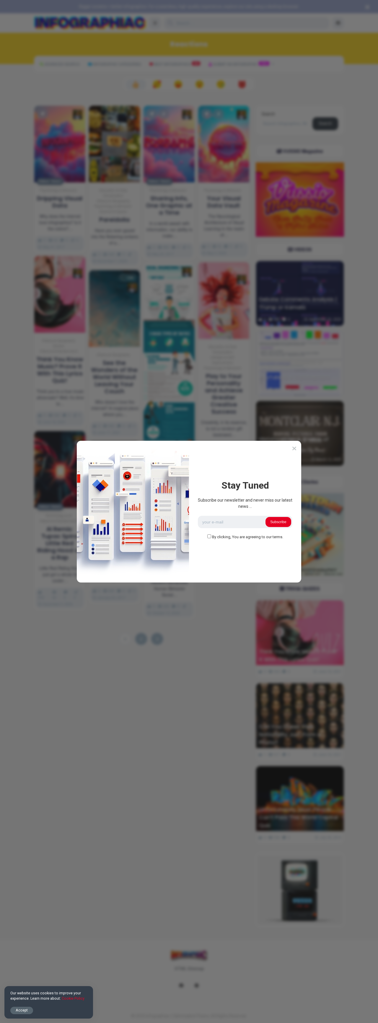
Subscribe (278, 522)
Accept (22, 1010)
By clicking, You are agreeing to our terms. (247, 537)
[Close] (294, 448)
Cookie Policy (73, 998)
